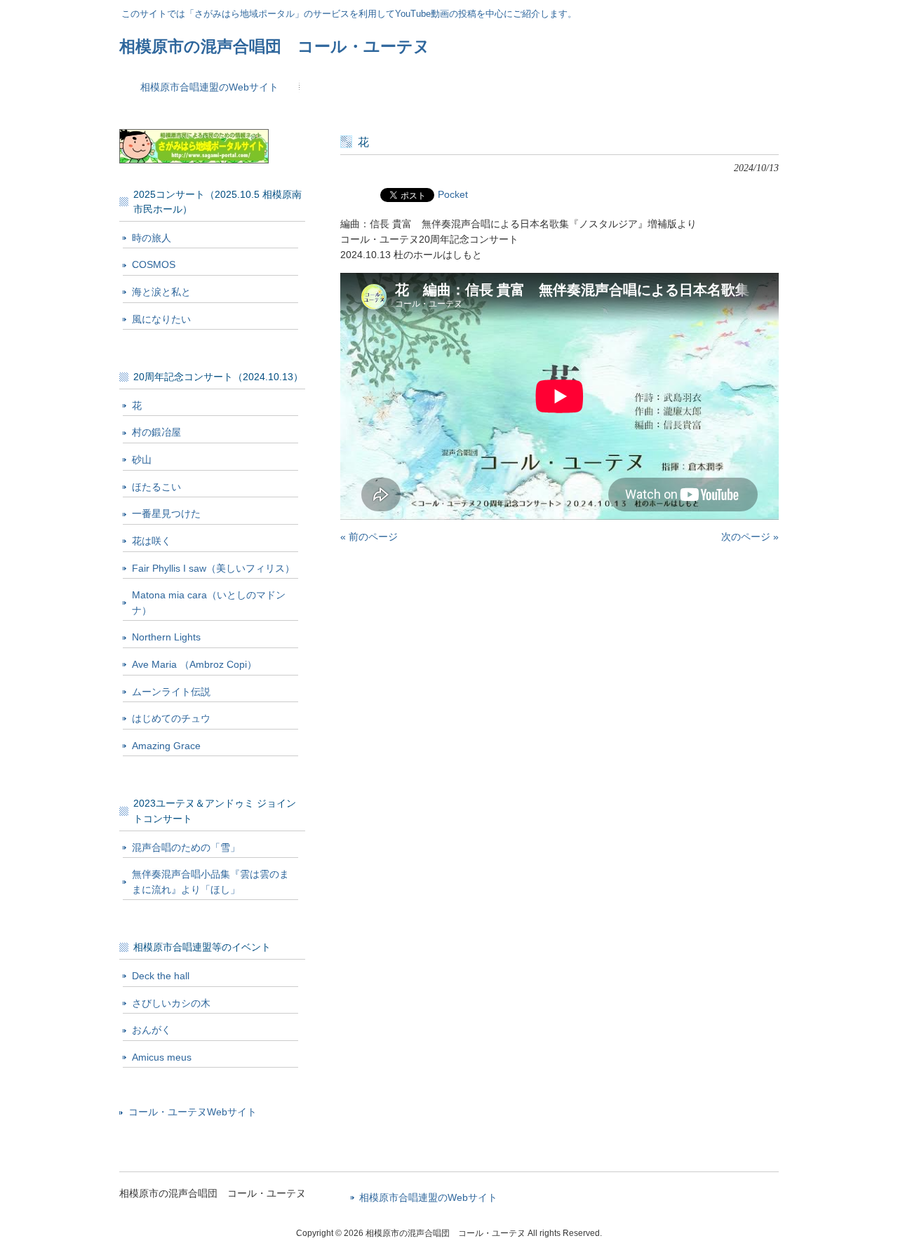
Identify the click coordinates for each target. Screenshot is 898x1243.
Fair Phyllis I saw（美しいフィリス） (213, 568)
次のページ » (750, 536)
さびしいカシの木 (171, 1003)
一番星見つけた (166, 513)
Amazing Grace (166, 745)
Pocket (453, 194)
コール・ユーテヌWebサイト (192, 1111)
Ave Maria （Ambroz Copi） (194, 664)
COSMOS (153, 264)
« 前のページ (369, 536)
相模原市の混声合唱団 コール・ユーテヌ (274, 46)
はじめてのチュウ (171, 718)
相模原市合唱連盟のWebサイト (428, 1197)
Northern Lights (166, 637)
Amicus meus (162, 1057)
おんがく (151, 1029)
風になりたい (161, 319)
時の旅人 (151, 237)
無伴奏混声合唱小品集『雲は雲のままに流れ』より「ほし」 (210, 881)
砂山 (142, 459)
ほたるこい (156, 486)
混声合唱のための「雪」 (186, 847)
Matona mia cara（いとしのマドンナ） (209, 602)
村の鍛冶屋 (156, 432)
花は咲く (151, 540)
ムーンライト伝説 (171, 691)
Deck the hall (160, 975)
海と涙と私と (161, 291)
